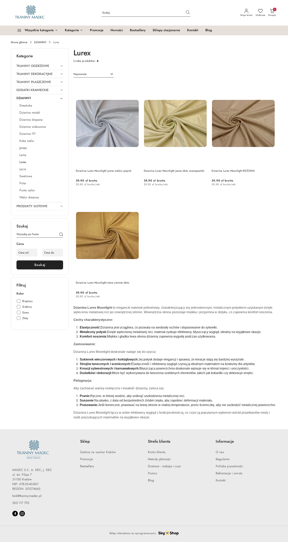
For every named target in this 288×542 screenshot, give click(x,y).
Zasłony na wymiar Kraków (98, 452)
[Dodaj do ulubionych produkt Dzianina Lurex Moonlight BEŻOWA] (270, 86)
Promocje (86, 459)
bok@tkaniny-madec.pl (27, 496)
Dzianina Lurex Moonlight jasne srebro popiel (103, 171)
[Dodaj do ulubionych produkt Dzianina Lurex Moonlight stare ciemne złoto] (135, 198)
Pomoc (152, 473)
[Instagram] (22, 513)
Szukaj (39, 265)
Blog (151, 480)
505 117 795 (20, 503)
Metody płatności (159, 459)
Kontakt (221, 480)
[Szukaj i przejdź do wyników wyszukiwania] (187, 13)
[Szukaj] (61, 235)
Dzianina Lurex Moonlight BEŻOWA (233, 171)
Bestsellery (87, 466)
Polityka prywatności (229, 466)
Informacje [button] (225, 441)
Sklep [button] (85, 441)
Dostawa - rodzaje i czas (164, 466)
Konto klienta (156, 452)
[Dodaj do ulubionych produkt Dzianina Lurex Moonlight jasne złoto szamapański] (202, 86)
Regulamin (223, 459)
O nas (220, 452)
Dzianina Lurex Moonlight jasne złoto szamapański (174, 171)
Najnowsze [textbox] (79, 74)
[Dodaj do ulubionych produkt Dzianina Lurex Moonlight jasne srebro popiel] (135, 86)
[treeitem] (39, 66)
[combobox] (93, 74)
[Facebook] (15, 513)
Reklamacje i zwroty (229, 473)
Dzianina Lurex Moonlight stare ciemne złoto (102, 283)
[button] (73, 30)
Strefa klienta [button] (159, 441)
